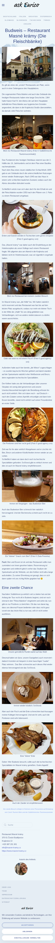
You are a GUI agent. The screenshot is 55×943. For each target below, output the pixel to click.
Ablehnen (27, 931)
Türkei (47, 20)
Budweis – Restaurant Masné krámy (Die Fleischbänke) (27, 36)
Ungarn (27, 24)
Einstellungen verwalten (27, 938)
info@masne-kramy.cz (11, 847)
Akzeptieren (27, 925)
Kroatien (33, 16)
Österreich (46, 16)
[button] (3, 5)
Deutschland (9, 16)
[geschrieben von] (21, 869)
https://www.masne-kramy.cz (14, 851)
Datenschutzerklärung (14, 898)
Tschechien (35, 20)
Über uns (6, 887)
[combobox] (17, 824)
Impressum (7, 894)
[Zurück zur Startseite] (27, 5)
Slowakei (9, 20)
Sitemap (6, 902)
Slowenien (22, 20)
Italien (22, 16)
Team (4, 891)
